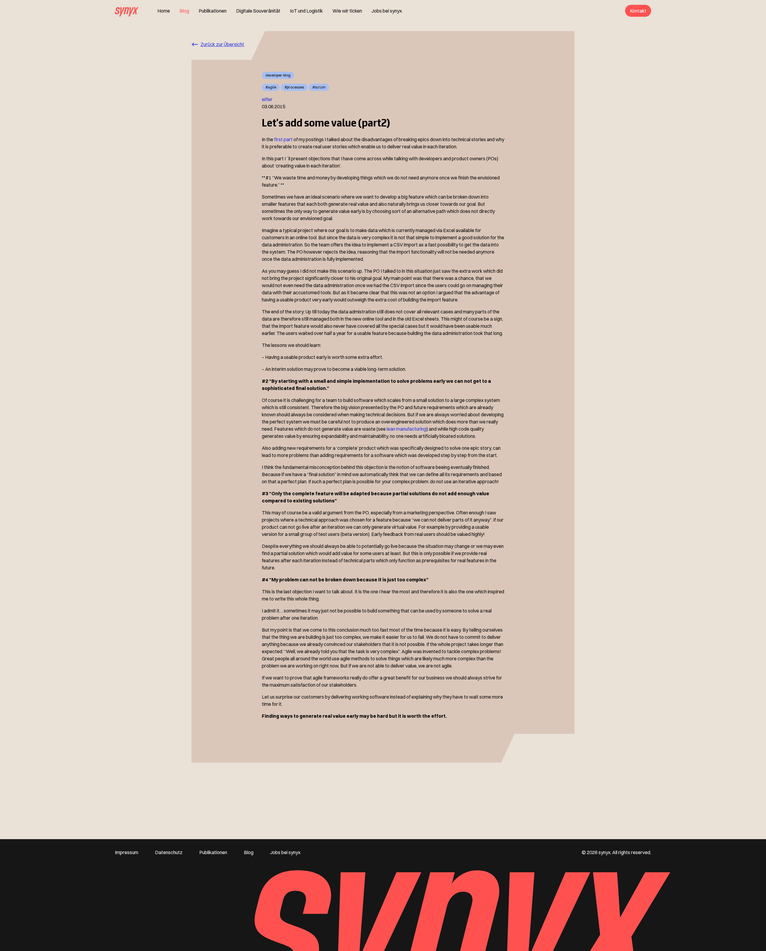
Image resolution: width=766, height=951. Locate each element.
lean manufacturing (406, 429)
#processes (294, 87)
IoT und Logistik (306, 11)
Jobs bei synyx (387, 11)
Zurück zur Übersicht (222, 44)
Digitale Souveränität (258, 11)
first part (283, 139)
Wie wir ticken (347, 11)
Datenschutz (169, 852)
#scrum (319, 87)
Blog (184, 11)
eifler (267, 99)
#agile (270, 87)
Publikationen (213, 11)
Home (163, 11)
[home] (126, 11)
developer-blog (278, 75)
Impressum (126, 852)
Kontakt (638, 11)
